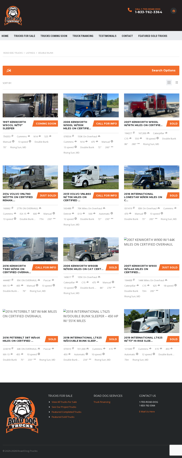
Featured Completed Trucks (66, 411)
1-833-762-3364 (148, 12)
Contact (127, 36)
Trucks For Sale (24, 36)
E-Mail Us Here (147, 411)
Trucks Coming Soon (54, 36)
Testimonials (107, 36)
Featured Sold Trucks (152, 36)
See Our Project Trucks (64, 406)
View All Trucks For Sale (64, 402)
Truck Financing (102, 402)
